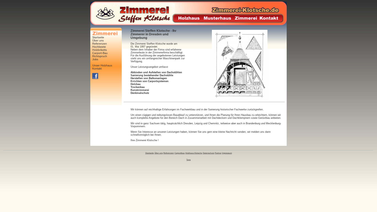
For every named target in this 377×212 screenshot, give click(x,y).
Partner (218, 153)
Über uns (98, 40)
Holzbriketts (99, 49)
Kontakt (97, 68)
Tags (188, 160)
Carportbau (180, 153)
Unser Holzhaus (102, 65)
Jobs (95, 59)
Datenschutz (208, 153)
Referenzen (99, 43)
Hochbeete (99, 46)
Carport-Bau (100, 53)
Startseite (98, 37)
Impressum (227, 153)
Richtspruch (99, 56)
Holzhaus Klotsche (193, 153)
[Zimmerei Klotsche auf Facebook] (95, 78)
